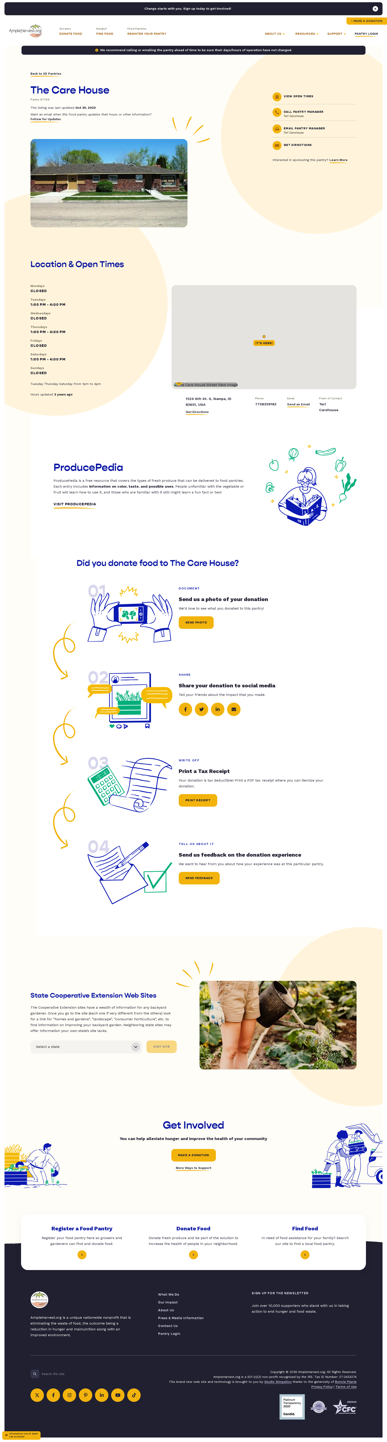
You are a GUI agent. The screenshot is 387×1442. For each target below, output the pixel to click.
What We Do (168, 1294)
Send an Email (298, 404)
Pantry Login (366, 34)
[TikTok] (134, 1395)
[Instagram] (69, 1395)
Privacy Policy (322, 1386)
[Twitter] (37, 1395)
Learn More (338, 160)
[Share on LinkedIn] (217, 709)
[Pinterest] (85, 1395)
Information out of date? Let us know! (23, 1435)
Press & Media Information (181, 1318)
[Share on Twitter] (201, 709)
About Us (166, 1310)
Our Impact (168, 1302)
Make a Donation (368, 21)
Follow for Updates (45, 119)
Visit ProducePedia (75, 504)
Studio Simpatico (278, 1381)
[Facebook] (53, 1395)
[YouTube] (118, 1395)
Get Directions (197, 412)
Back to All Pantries (45, 73)
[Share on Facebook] (185, 709)
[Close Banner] (375, 8)
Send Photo (196, 622)
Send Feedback (199, 878)
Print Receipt (198, 800)
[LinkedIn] (101, 1395)
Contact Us (168, 1326)
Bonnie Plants (346, 1381)
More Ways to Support (193, 1168)
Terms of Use (346, 1386)
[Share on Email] (234, 709)
